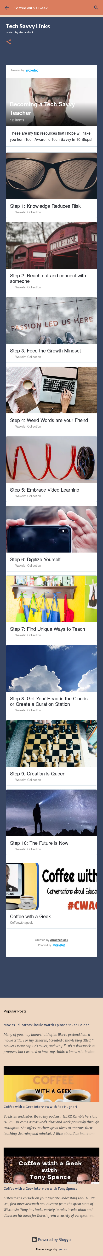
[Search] (96, 7)
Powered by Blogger (54, 1239)
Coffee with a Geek (30, 8)
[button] (8, 42)
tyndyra (63, 1249)
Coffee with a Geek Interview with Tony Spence (40, 1189)
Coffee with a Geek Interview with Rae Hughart (40, 1107)
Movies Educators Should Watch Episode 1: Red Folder (46, 1025)
